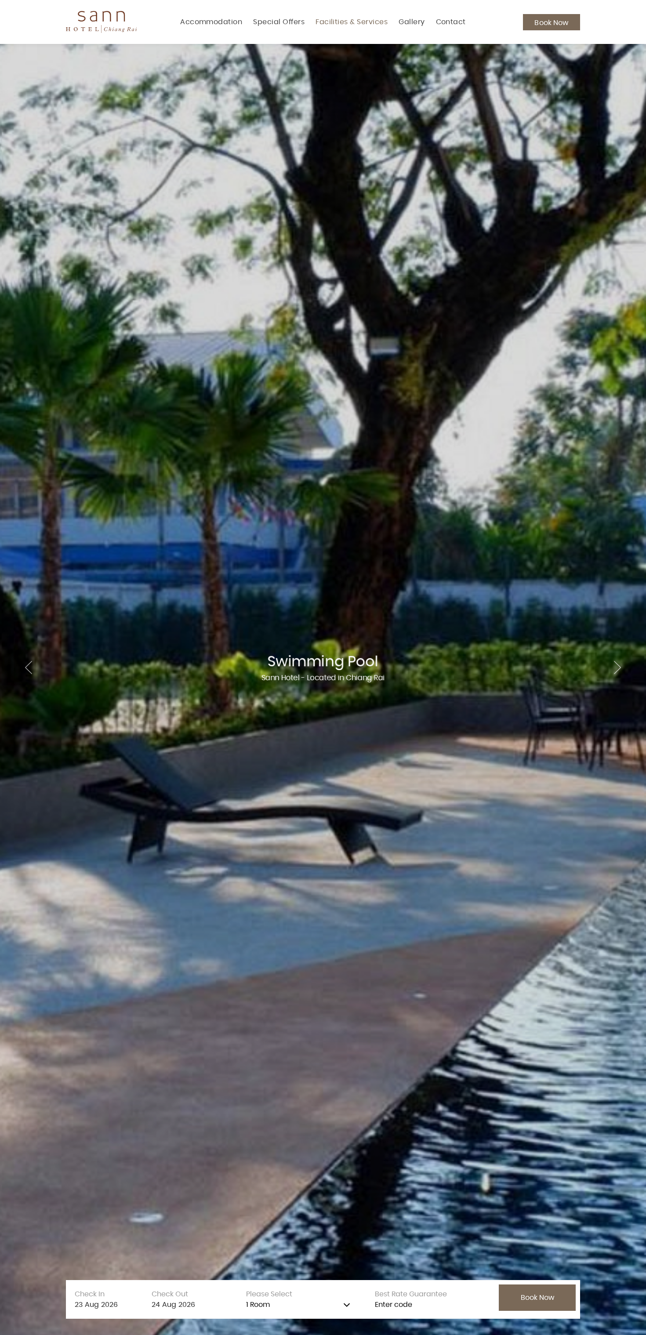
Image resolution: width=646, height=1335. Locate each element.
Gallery (412, 21)
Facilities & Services (352, 21)
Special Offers (279, 21)
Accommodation (211, 21)
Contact (451, 21)
